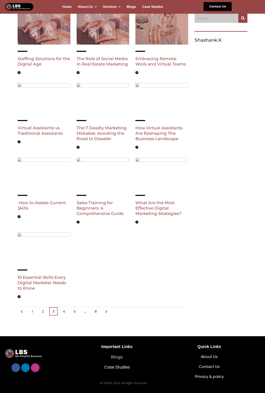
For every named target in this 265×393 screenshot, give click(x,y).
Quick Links (209, 346)
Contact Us (209, 366)
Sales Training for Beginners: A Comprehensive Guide (101, 208)
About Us (85, 6)
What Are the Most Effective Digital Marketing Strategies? (158, 208)
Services (110, 6)
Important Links (116, 346)
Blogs (131, 6)
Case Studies (152, 6)
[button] (87, 7)
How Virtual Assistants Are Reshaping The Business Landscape (159, 133)
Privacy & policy (209, 376)
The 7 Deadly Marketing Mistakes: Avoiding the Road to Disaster (102, 133)
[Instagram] (35, 367)
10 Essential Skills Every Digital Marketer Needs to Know (42, 283)
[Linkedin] (25, 367)
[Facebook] (15, 367)
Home (67, 6)
